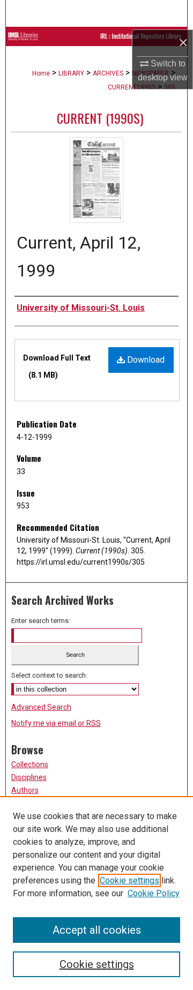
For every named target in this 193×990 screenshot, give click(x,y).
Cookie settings (129, 880)
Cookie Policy (154, 893)
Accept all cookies (97, 930)
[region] (96, 893)
